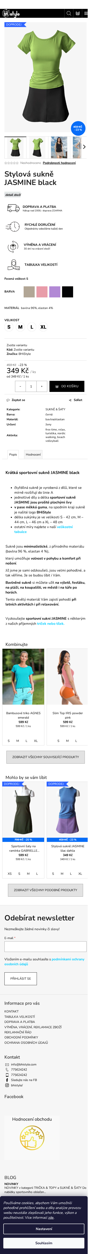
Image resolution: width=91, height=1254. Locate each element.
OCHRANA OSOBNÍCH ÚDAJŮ (26, 1043)
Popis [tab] (13, 454)
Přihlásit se (20, 979)
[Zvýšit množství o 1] (41, 386)
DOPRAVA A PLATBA (19, 1022)
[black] (67, 292)
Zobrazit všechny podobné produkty (45, 890)
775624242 (19, 1069)
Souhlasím (43, 1243)
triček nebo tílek (50, 623)
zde (51, 1217)
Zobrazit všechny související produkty (45, 757)
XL (36, 741)
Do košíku (69, 386)
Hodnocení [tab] (33, 454)
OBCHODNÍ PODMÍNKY (21, 1037)
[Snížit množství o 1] (20, 386)
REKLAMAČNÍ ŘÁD (17, 1032)
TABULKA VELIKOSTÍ (19, 1017)
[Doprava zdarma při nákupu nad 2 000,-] (34, 208)
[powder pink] (41, 292)
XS (10, 874)
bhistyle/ (17, 1085)
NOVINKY (11, 1184)
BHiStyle (25, 354)
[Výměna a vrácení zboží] (65, 226)
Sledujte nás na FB (24, 1080)
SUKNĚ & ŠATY (55, 409)
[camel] (29, 292)
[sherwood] (20, 292)
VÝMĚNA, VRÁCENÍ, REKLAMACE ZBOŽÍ (33, 1027)
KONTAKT (11, 1011)
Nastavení (44, 1228)
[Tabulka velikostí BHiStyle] (34, 264)
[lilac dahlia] (55, 292)
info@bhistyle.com (23, 1064)
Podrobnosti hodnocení (59, 163)
